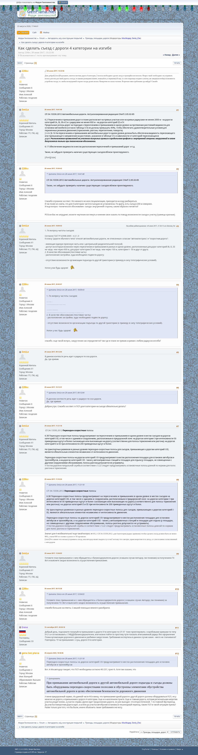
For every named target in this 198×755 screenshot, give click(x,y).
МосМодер (126, 38)
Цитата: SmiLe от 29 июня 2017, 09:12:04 (66, 392)
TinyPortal (145, 749)
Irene (25, 627)
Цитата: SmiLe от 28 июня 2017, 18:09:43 (66, 290)
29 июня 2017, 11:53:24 (53, 479)
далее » (176, 55)
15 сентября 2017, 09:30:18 (54, 627)
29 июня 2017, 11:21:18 (53, 426)
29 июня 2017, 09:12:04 (53, 352)
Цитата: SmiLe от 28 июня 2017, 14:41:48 (66, 174)
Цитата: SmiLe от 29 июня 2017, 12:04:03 (66, 594)
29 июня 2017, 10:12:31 (53, 387)
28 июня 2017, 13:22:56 (55, 71)
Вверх (20, 716)
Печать (177, 63)
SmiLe (25, 109)
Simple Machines (34, 749)
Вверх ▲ (180, 749)
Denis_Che (136, 38)
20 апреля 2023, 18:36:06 (53, 653)
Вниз (20, 63)
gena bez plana (30, 653)
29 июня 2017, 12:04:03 (53, 553)
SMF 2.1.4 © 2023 (21, 749)
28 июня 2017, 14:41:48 (53, 109)
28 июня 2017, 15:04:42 (53, 168)
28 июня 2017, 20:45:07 (53, 284)
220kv (25, 71)
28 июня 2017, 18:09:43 (53, 226)
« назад (167, 55)
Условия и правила (167, 749)
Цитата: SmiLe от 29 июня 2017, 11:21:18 (66, 485)
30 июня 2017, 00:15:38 (53, 588)
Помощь (154, 749)
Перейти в (134, 732)
